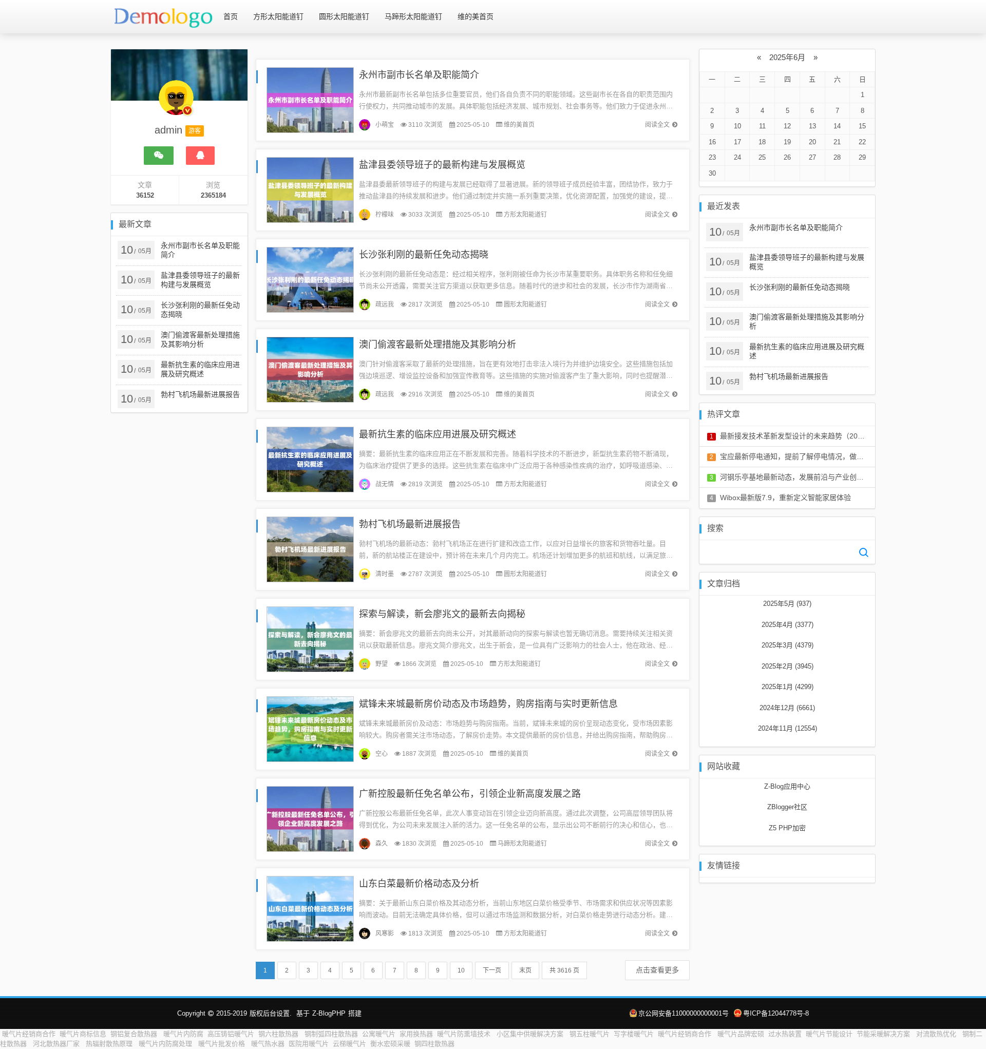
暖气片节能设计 (829, 1034)
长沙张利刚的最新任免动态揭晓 (423, 255)
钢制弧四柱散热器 (331, 1034)
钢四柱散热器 (434, 1043)
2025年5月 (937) (787, 603)
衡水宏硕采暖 (390, 1043)
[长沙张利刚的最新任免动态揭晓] (310, 279)
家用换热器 (416, 1034)
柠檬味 (384, 214)
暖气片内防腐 (183, 1034)
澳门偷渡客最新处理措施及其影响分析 (437, 344)
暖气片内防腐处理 (166, 1043)
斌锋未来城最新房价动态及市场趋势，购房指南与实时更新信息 (488, 704)
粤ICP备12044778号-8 (776, 1013)
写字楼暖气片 (634, 1034)
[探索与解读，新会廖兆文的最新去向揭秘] (310, 638)
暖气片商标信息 (83, 1034)
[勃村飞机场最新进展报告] (310, 548)
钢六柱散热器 (279, 1034)
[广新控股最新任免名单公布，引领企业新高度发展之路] (310, 818)
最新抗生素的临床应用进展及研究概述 (437, 434)
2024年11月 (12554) (787, 728)
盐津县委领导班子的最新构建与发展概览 (442, 165)
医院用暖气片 (309, 1043)
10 (461, 970)
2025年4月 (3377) (787, 624)
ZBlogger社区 (787, 807)
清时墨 (384, 574)
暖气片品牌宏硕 (740, 1034)
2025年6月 (787, 57)
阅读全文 (657, 124)
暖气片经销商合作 (28, 1034)
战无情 (384, 484)
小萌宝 (384, 124)
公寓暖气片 (378, 1034)
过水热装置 (785, 1034)
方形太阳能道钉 (278, 16)
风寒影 (384, 933)
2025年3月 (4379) (787, 645)
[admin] (176, 102)
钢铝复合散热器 (134, 1034)
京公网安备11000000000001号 (683, 1013)
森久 (381, 843)
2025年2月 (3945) (787, 666)
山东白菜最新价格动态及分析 (419, 884)
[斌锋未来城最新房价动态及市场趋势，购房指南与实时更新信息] (310, 728)
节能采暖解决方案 (884, 1034)
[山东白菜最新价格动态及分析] (310, 908)
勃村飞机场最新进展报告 (410, 524)
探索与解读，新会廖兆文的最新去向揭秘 (442, 614)
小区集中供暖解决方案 (531, 1034)
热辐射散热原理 (110, 1043)
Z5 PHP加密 (787, 828)
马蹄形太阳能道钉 (413, 16)
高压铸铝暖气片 (230, 1034)
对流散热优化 (937, 1034)
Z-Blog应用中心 (787, 786)
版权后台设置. (271, 1013)
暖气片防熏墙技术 (464, 1034)
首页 (230, 16)
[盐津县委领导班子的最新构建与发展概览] (310, 189)
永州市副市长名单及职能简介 (419, 75)
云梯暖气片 (349, 1043)
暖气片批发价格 (222, 1043)
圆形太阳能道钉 (344, 16)
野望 (381, 663)
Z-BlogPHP (329, 1013)
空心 (381, 753)
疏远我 (384, 304)
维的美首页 (476, 16)
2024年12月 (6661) (787, 708)
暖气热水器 (268, 1043)
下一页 (492, 970)
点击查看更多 (657, 970)
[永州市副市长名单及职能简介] (310, 99)
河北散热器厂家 (57, 1043)
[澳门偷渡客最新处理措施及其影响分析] (310, 369)
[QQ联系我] (200, 155)
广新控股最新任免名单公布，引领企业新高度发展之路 (470, 794)
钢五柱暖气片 (590, 1034)
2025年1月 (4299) (787, 687)
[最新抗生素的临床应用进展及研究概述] (310, 459)
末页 (525, 970)
